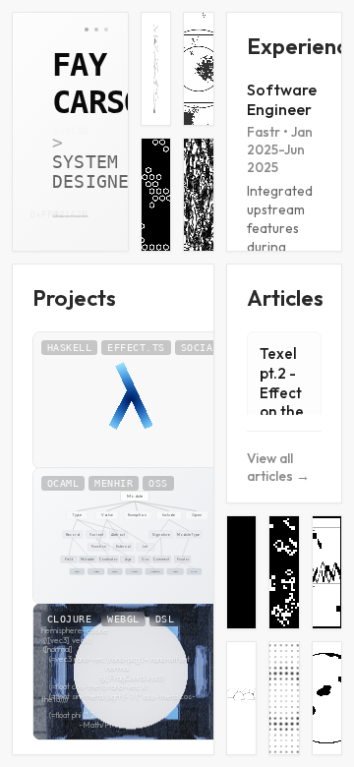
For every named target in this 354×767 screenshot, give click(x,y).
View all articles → (278, 467)
